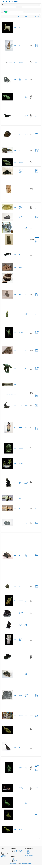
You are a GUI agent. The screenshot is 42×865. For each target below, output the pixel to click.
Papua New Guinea (37, 217)
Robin (25, 207)
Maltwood (26, 694)
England (36, 170)
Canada (36, 46)
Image (7, 16)
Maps (14, 861)
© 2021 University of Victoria (14, 863)
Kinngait (36, 133)
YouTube (28, 852)
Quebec (36, 115)
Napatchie (26, 97)
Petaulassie (26, 134)
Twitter (28, 851)
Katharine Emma (25, 189)
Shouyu (25, 586)
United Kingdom (36, 172)
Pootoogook (26, 585)
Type (30, 16)
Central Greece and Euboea (37, 394)
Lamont (25, 729)
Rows (12, 7)
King (25, 802)
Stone (15, 27)
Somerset (36, 169)
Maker (26, 16)
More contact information (5, 858)
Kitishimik (25, 767)
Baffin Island (37, 331)
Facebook (28, 850)
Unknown (25, 79)
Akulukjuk (26, 313)
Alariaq (25, 673)
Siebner (25, 714)
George (25, 228)
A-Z (13, 859)
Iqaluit (36, 814)
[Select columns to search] (2, 5)
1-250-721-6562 (3, 856)
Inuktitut (25, 368)
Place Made (37, 16)
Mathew (25, 768)
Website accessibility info (17, 850)
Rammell (25, 227)
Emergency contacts (27, 863)
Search (14, 858)
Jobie (27, 788)
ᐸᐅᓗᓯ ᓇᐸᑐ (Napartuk (26, 522)
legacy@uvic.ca (3, 855)
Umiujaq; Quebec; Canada (36, 788)
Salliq (36, 293)
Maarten (25, 483)
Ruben (25, 599)
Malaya (25, 314)
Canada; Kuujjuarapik (37, 768)
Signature (25, 367)
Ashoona (25, 331)
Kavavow (25, 803)
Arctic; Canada (36, 63)
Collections (15, 16)
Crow (25, 788)
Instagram (28, 853)
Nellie (25, 116)
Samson (25, 625)
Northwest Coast (37, 237)
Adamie (25, 674)
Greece (36, 396)
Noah (25, 96)
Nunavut (36, 45)
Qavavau (25, 332)
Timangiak (26, 133)
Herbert (25, 715)
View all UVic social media (29, 855)
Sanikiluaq (37, 149)
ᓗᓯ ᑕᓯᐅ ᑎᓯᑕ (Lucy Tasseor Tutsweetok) (26, 555)
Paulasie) (25, 523)
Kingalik (25, 624)
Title (21, 16)
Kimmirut (36, 44)
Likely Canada (36, 79)
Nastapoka (26, 115)
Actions (19, 7)
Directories (15, 860)
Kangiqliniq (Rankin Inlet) (37, 426)
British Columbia (36, 188)
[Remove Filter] (24, 11)
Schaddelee (26, 482)
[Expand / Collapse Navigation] (1, 1)
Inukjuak (36, 404)
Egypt (36, 498)
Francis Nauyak (25, 601)
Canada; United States (36, 241)
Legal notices (22, 863)
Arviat (36, 554)
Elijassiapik (26, 405)
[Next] (39, 14)
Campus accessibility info (17, 851)
